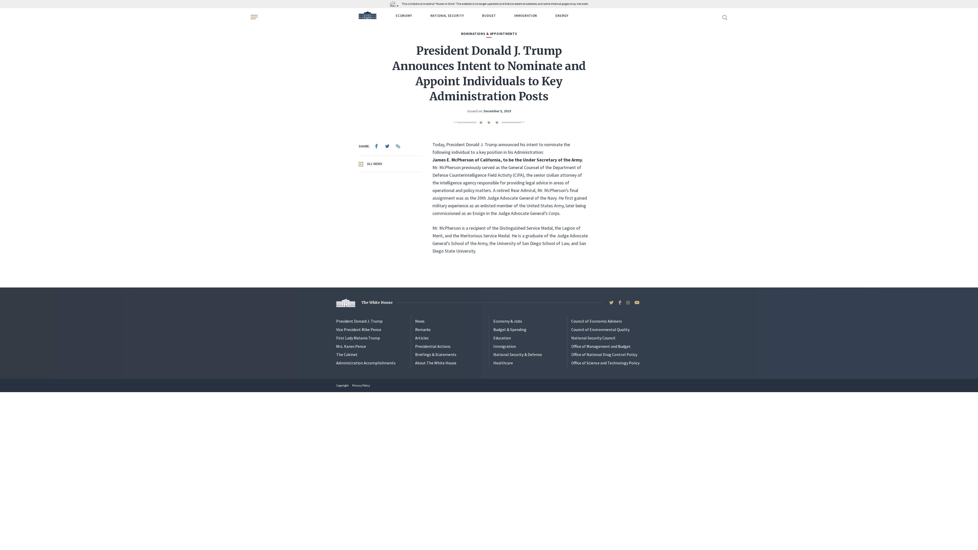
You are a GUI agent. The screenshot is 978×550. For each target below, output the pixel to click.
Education (502, 337)
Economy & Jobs (507, 321)
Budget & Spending (509, 329)
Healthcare (503, 362)
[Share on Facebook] (376, 146)
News (420, 321)
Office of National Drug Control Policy (604, 354)
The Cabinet (347, 354)
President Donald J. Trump (359, 321)
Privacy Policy (361, 385)
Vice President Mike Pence (358, 329)
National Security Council (593, 337)
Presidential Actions (433, 346)
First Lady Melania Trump (358, 337)
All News (374, 163)
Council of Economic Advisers (596, 321)
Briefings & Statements (435, 354)
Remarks (423, 329)
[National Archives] (395, 4)
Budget (489, 15)
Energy (561, 15)
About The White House (435, 362)
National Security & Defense (517, 354)
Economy (404, 15)
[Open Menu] (253, 17)
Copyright (342, 385)
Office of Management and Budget (601, 346)
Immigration (525, 15)
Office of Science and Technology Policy (605, 362)
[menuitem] (376, 146)
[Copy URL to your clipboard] (398, 146)
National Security (447, 15)
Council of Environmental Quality (600, 329)
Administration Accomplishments (366, 362)
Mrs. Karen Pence (351, 346)
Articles (422, 337)
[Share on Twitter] (387, 146)
